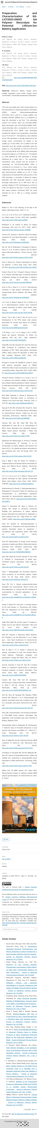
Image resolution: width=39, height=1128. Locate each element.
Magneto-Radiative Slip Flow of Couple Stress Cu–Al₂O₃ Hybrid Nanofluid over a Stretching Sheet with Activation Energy (21, 1016)
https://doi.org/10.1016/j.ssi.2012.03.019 (15, 567)
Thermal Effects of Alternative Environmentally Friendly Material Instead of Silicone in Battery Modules (21, 1097)
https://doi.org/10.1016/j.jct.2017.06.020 (15, 735)
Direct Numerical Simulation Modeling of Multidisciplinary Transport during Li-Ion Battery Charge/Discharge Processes (21, 1001)
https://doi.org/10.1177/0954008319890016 (16, 552)
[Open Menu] (2, 2)
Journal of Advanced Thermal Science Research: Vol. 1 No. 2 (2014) (21, 1055)
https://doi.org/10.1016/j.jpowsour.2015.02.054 (17, 257)
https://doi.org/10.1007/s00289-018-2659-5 (19, 373)
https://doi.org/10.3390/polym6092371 (20, 403)
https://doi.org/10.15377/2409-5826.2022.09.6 (21, 85)
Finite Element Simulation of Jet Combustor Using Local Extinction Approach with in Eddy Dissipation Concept (21, 1050)
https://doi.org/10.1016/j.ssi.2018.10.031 (15, 537)
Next (33, 1109)
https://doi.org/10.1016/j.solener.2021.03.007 (17, 456)
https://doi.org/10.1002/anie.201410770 (15, 579)
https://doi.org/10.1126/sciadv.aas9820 (14, 220)
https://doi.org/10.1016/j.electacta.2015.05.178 (17, 471)
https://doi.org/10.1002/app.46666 (24, 519)
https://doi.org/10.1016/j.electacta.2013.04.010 (17, 748)
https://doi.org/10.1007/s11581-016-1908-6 (22, 267)
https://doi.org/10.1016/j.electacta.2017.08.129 (17, 708)
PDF (6, 839)
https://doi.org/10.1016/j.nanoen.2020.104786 (17, 312)
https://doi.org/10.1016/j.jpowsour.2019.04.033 (17, 391)
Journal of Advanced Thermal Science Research (21, 2)
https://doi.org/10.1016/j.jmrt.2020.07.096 (15, 436)
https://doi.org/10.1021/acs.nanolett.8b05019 (17, 282)
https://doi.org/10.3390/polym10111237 (15, 328)
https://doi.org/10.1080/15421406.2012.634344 (17, 630)
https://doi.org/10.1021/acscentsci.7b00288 (16, 230)
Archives (11, 7)
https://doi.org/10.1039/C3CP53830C (14, 675)
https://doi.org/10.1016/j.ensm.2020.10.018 (16, 660)
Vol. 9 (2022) (20, 7)
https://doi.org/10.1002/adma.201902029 (15, 297)
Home (4, 7)
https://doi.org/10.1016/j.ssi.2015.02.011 (15, 645)
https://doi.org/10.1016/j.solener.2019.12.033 (17, 766)
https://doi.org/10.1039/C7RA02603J (14, 340)
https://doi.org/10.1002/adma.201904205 (15, 242)
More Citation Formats (11, 929)
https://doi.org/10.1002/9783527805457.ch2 (16, 690)
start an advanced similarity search (23, 1114)
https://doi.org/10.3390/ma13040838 (17, 418)
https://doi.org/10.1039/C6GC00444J (21, 484)
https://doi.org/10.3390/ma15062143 (14, 358)
